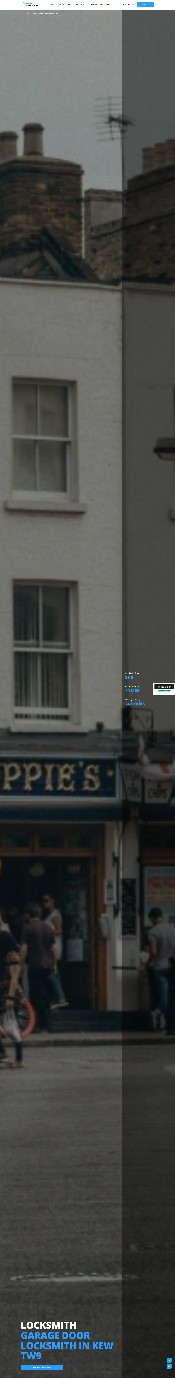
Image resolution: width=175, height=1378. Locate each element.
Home (52, 5)
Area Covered (81, 5)
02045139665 (127, 4)
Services (69, 5)
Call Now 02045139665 (42, 1367)
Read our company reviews (164, 693)
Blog (107, 5)
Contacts (93, 5)
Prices (101, 5)
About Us (60, 5)
